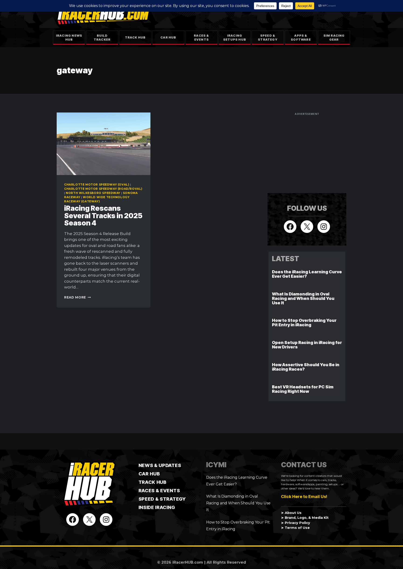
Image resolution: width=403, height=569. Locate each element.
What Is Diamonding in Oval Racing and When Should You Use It (303, 298)
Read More (77, 297)
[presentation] (103, 143)
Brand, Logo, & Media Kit (307, 518)
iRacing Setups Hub (234, 37)
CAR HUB (149, 474)
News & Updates (160, 465)
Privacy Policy (297, 523)
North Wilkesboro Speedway (93, 193)
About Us (293, 513)
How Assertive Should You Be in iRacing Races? (305, 367)
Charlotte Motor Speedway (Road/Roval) (103, 188)
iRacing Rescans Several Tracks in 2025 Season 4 (103, 215)
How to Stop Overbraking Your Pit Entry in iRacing (304, 322)
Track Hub (135, 37)
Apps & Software (301, 37)
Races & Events (201, 37)
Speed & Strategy (268, 37)
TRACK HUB (153, 482)
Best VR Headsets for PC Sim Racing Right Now (303, 389)
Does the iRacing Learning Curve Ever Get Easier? (307, 274)
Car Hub (168, 37)
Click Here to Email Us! (304, 496)
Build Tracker (102, 37)
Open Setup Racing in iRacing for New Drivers (307, 344)
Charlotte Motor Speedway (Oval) (96, 184)
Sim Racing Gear (334, 37)
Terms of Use (297, 528)
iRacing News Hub (69, 37)
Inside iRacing (157, 507)
